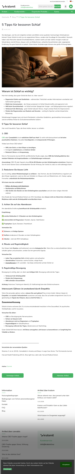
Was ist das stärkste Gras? (11, 454)
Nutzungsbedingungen (57, 1)
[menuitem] (7, 12)
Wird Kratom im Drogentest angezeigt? (51, 415)
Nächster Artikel (63, 375)
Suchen (57, 6)
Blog (3, 411)
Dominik (9, 366)
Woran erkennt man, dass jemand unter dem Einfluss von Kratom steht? (53, 396)
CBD (3, 138)
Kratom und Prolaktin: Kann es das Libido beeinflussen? (52, 406)
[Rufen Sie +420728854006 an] (29, 7)
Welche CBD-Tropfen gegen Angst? (15, 437)
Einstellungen (7, 469)
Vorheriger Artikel (12, 375)
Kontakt (4, 404)
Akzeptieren (66, 464)
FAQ (3, 408)
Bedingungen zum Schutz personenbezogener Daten (18, 400)
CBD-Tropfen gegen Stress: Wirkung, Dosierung (15, 445)
